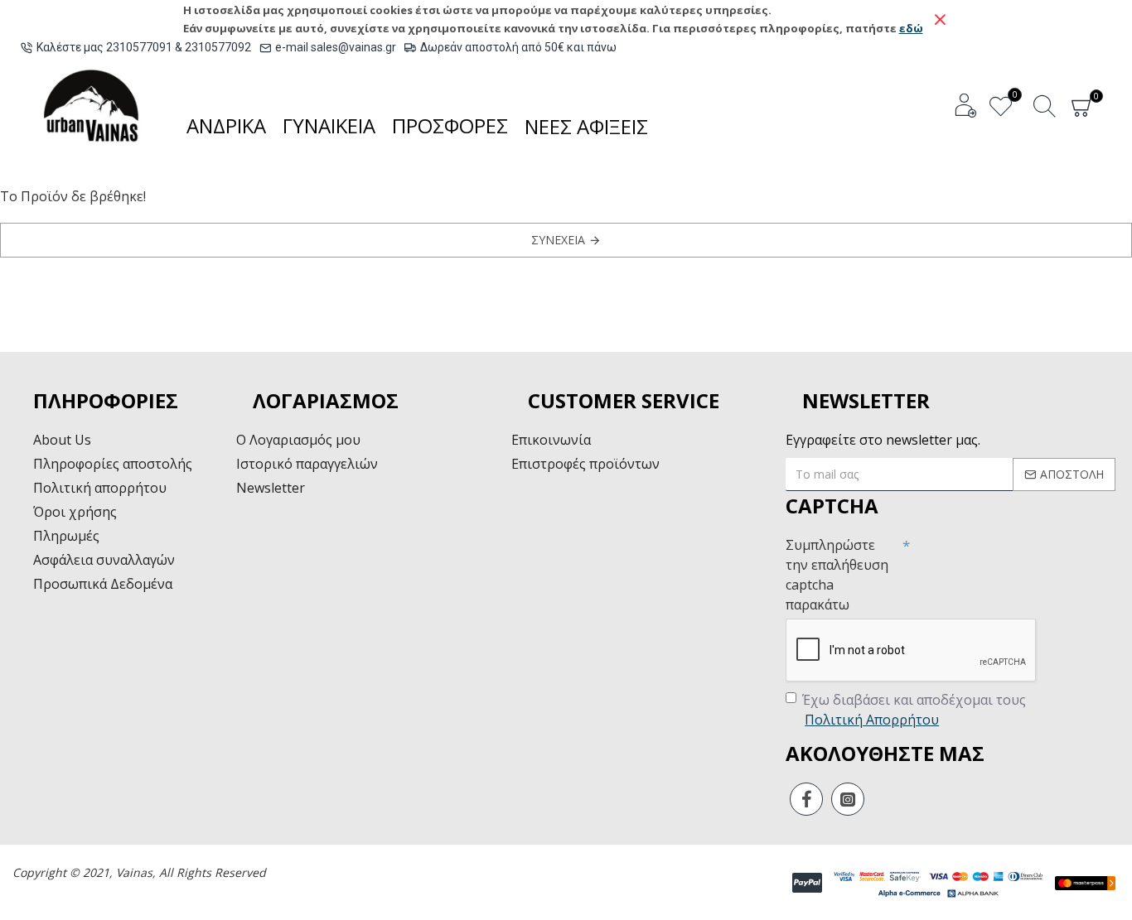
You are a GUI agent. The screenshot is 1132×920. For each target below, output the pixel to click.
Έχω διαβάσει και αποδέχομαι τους (914, 710)
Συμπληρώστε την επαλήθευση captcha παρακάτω (837, 575)
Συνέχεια (558, 240)
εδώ (911, 28)
